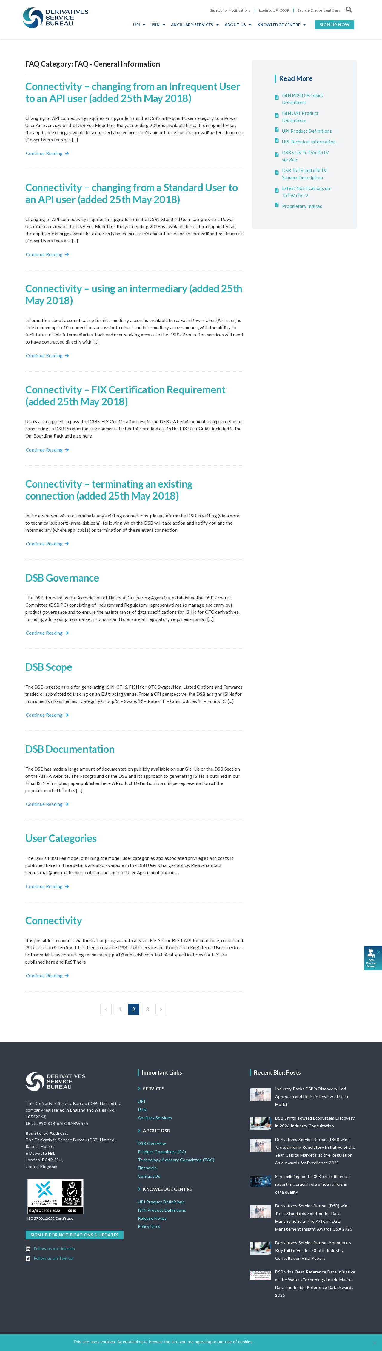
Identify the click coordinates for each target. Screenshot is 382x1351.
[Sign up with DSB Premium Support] (373, 958)
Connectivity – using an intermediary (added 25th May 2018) (133, 294)
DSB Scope (48, 667)
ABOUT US (235, 24)
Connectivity (53, 920)
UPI (136, 24)
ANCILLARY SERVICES (192, 24)
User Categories (61, 838)
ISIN (156, 24)
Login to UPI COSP (274, 10)
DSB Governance (62, 577)
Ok (259, 1341)
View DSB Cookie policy (287, 1341)
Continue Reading (45, 153)
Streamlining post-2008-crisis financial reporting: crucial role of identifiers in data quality (312, 1184)
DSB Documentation (69, 749)
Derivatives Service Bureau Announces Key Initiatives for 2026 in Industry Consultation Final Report (313, 1250)
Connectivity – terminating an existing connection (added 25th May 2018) (108, 489)
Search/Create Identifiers (319, 10)
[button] (334, 24)
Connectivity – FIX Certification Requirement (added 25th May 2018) (125, 395)
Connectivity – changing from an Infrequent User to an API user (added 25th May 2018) (132, 92)
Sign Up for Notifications (230, 10)
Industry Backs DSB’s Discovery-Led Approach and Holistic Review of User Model (312, 1096)
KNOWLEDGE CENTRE (279, 24)
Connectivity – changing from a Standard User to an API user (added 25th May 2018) (131, 193)
